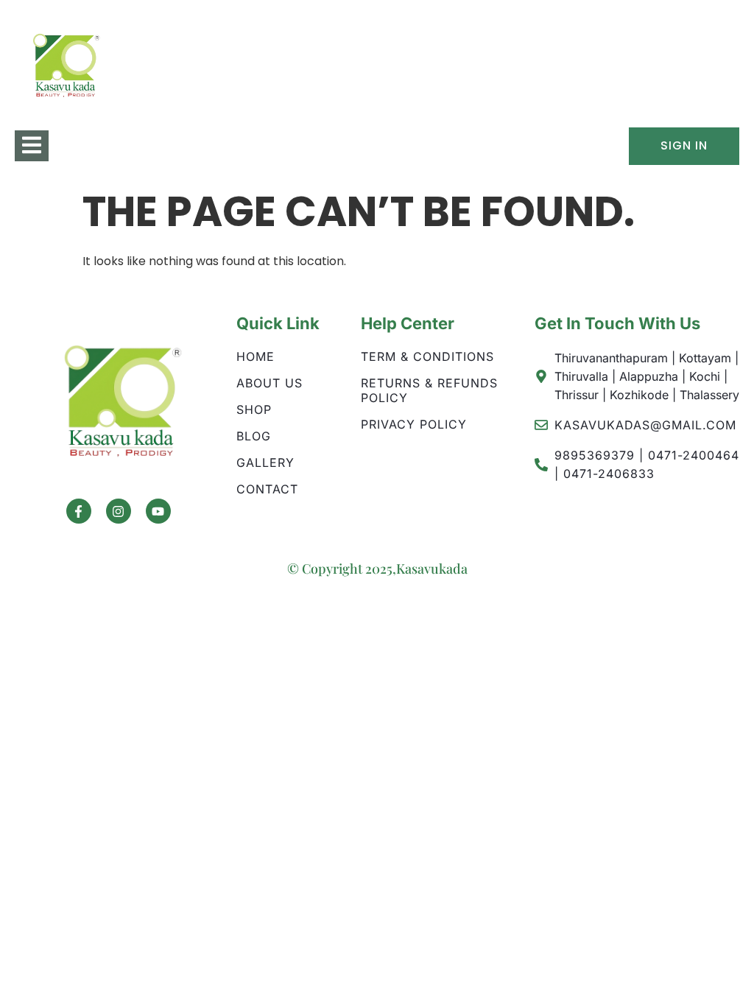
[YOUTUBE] (158, 511)
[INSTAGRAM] (118, 511)
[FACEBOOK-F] (78, 511)
